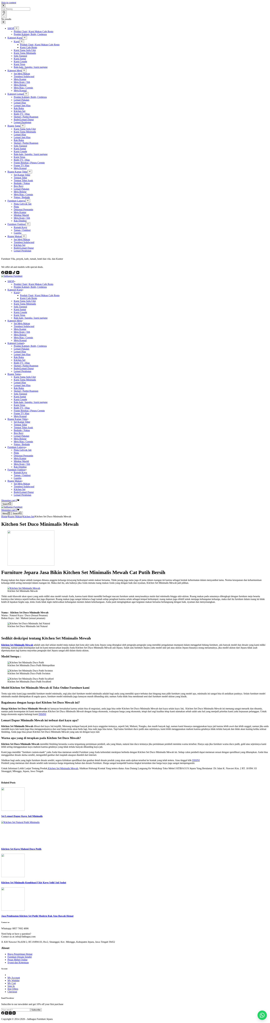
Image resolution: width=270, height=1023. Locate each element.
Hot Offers (13, 989)
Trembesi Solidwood (24, 326)
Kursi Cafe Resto (28, 298)
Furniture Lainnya (16, 447)
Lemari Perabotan (22, 371)
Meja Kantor (20, 329)
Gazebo (17, 478)
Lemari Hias (20, 351)
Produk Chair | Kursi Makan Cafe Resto (33, 284)
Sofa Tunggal (20, 306)
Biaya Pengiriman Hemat (20, 954)
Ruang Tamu (14, 374)
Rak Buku (19, 357)
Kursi (16, 292)
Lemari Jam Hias (22, 354)
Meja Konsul (20, 340)
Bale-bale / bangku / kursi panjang (31, 318)
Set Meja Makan (22, 323)
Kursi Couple (20, 312)
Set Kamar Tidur (22, 422)
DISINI (42, 714)
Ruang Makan (15, 481)
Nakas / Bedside (22, 444)
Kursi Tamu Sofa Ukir (25, 301)
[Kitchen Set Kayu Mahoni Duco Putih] (24, 822)
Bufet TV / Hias (22, 363)
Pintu (16, 452)
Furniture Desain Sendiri (20, 957)
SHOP (11, 281)
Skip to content (8, 2)
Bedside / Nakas (22, 430)
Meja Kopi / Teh (22, 332)
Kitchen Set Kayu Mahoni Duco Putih (21, 849)
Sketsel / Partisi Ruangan (26, 365)
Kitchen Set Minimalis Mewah (62, 768)
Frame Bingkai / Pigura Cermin (29, 410)
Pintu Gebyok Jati (22, 450)
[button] (262, 1015)
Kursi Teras (19, 315)
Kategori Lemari (16, 343)
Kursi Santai (20, 309)
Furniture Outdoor (16, 469)
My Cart (12, 983)
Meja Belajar (20, 334)
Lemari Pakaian (21, 348)
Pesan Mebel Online (18, 959)
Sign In (11, 986)
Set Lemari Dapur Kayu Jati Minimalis (22, 816)
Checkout (12, 991)
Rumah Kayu (20, 472)
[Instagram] (10, 1013)
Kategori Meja (15, 320)
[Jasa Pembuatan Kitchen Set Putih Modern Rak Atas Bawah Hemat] (13, 910)
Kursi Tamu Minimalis (25, 303)
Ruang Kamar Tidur (17, 419)
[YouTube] (14, 1013)
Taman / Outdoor (22, 475)
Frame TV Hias (21, 413)
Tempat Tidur (20, 424)
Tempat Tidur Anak (23, 427)
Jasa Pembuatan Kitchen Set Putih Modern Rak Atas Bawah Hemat (37, 916)
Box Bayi (18, 433)
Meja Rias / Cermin (23, 337)
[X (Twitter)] (7, 1013)
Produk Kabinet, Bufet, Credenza (30, 287)
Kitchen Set (19, 360)
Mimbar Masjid (21, 461)
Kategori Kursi (15, 289)
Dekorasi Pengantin (23, 455)
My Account (14, 977)
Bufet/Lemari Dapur (24, 368)
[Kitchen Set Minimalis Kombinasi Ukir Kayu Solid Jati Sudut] (13, 876)
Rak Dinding (20, 467)
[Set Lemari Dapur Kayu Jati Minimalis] (13, 810)
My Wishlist (13, 980)
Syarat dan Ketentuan (18, 962)
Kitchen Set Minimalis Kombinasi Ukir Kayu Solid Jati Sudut (33, 882)
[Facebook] (3, 1013)
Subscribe (35, 1010)
